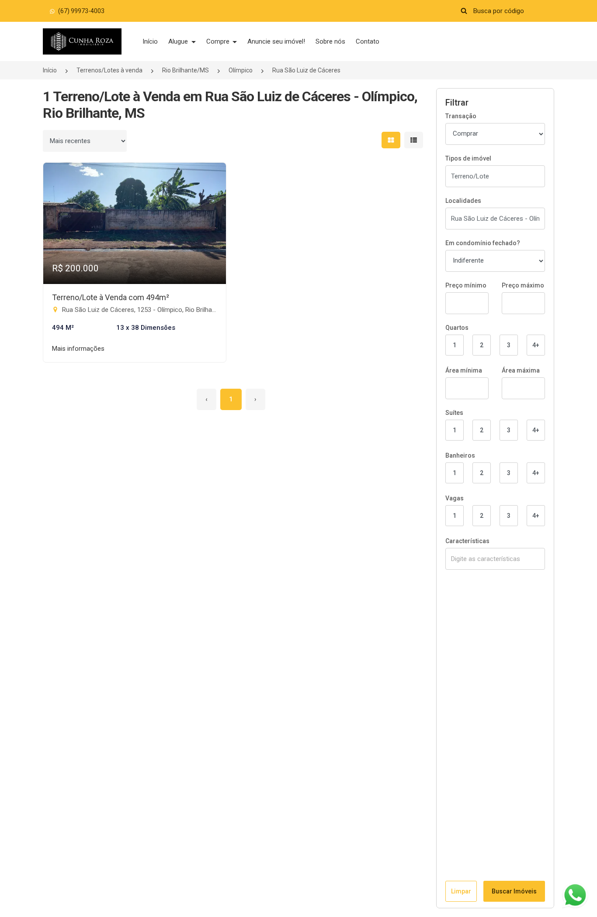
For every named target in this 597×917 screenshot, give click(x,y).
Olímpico (241, 70)
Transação (460, 116)
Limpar (461, 891)
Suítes (454, 412)
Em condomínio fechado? (482, 243)
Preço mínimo (465, 285)
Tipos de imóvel (468, 158)
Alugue (179, 41)
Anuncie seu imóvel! (276, 41)
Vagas (454, 498)
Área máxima (521, 370)
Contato (367, 41)
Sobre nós (330, 41)
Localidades (463, 200)
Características (467, 540)
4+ (535, 345)
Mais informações (78, 348)
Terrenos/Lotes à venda (109, 70)
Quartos (457, 327)
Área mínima (463, 370)
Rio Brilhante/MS (185, 70)
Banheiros (460, 455)
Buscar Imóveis (514, 891)
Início (150, 41)
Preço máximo (523, 285)
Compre (218, 41)
